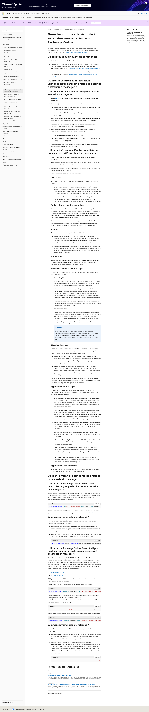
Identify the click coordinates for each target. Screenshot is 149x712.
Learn (49, 29)
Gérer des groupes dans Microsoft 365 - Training (60, 675)
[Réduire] (22, 28)
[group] (76, 543)
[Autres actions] (99, 29)
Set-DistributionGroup (57, 575)
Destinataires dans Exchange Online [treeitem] (11, 51)
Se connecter (143, 13)
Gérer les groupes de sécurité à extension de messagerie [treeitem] (12, 91)
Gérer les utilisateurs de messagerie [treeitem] (10, 103)
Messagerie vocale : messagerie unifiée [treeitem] (11, 148)
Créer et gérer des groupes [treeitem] (11, 76)
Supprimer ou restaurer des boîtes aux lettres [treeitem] (13, 65)
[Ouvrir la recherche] (138, 13)
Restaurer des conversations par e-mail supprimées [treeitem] (13, 117)
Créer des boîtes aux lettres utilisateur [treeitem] (11, 60)
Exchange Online (57, 29)
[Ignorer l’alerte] (146, 3)
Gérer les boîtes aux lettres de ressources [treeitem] (12, 107)
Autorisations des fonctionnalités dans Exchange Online (83, 68)
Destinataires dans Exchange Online (73, 29)
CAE (56, 98)
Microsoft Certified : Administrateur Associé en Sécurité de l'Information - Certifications (71, 684)
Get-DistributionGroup (57, 572)
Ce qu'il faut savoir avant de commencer (134, 32)
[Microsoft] (3, 14)
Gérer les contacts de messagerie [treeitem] (13, 99)
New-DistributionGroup (88, 513)
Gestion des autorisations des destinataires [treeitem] (12, 112)
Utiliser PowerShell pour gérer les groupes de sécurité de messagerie (136, 41)
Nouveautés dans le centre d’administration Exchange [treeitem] (10, 41)
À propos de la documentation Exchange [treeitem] (11, 166)
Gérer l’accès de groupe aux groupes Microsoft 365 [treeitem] (11, 95)
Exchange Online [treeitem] (7, 34)
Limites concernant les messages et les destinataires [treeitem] (13, 56)
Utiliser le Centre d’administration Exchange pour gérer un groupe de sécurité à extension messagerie (136, 37)
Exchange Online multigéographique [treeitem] (12, 159)
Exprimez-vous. (96, 23)
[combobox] (12, 31)
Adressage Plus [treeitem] (8, 69)
